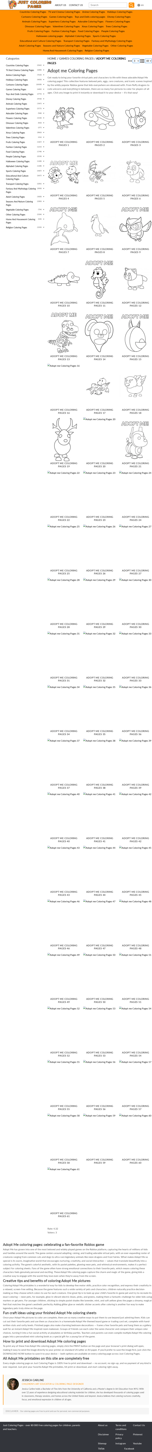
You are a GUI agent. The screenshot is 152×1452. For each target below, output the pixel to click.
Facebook (129, 1448)
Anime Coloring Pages (93, 11)
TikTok (101, 1448)
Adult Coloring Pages (30, 45)
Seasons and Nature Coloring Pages (61, 45)
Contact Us (139, 1425)
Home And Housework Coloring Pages (63, 50)
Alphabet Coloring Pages (78, 36)
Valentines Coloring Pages (66, 26)
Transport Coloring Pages (76, 40)
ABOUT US (60, 5)
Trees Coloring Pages (116, 26)
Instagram (120, 1443)
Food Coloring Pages (88, 31)
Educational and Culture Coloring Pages (40, 40)
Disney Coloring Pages (119, 16)
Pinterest (137, 1434)
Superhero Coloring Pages (62, 21)
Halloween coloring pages (49, 36)
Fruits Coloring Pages (38, 31)
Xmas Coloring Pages (93, 26)
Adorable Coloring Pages (90, 21)
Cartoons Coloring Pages (34, 16)
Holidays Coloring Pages (119, 11)
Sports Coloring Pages (104, 36)
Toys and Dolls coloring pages (90, 16)
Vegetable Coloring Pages (95, 45)
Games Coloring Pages (61, 16)
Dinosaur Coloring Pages (38, 26)
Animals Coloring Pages (34, 21)
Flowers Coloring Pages (118, 21)
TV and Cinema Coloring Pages (64, 11)
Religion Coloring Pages (97, 50)
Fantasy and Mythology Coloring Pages (112, 40)
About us (102, 1425)
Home (52, 58)
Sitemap (102, 1443)
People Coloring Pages (113, 31)
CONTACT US (76, 5)
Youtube (137, 1443)
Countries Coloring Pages (33, 11)
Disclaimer (103, 1434)
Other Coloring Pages (122, 45)
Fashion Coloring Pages (64, 31)
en (142, 5)
